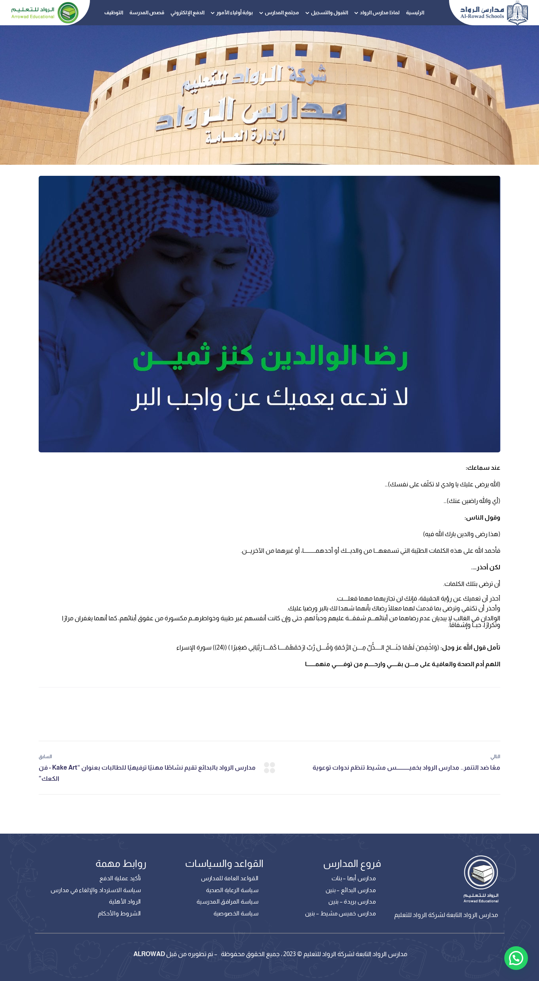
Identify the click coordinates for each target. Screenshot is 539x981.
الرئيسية (415, 12)
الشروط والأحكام (119, 913)
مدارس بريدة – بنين (352, 901)
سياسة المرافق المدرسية (227, 901)
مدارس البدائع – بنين (351, 890)
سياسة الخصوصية (235, 913)
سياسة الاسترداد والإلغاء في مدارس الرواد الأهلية (96, 896)
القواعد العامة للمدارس (229, 878)
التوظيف (113, 12)
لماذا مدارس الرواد (380, 12)
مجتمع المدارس (282, 12)
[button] (516, 958)
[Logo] (494, 12)
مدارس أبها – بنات (353, 878)
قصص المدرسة (146, 12)
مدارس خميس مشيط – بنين (340, 913)
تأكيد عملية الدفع (120, 878)
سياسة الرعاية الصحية (232, 890)
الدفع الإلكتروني (187, 12)
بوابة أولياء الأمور (234, 12)
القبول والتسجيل (329, 12)
